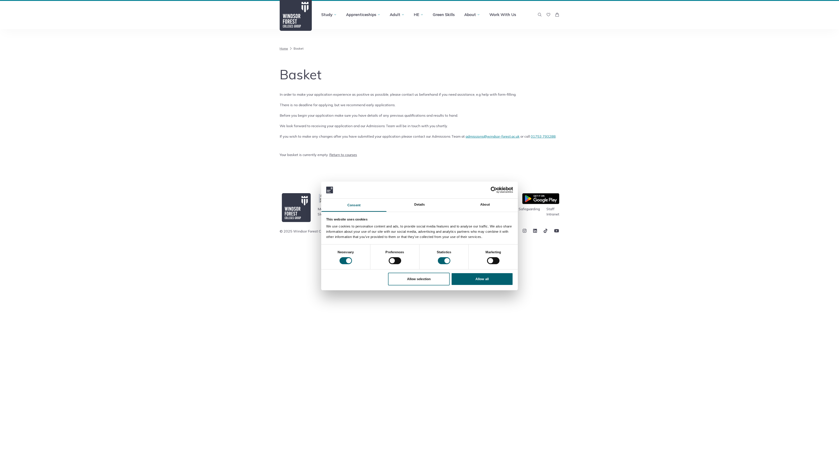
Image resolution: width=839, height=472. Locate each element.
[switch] (395, 260)
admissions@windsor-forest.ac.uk (493, 136)
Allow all (482, 279)
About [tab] (485, 204)
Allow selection (419, 279)
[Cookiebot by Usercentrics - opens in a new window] (494, 190)
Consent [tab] (354, 205)
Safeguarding (529, 209)
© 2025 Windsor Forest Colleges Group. (311, 231)
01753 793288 (543, 136)
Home (284, 48)
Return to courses (343, 155)
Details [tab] (419, 204)
